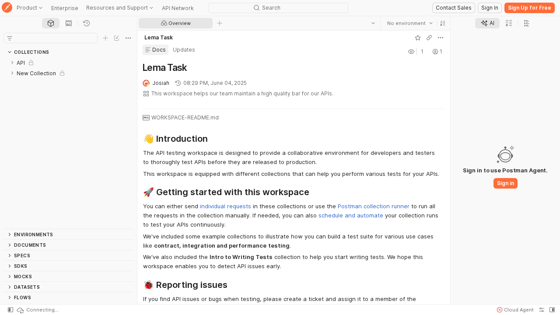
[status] (37, 309)
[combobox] (410, 23)
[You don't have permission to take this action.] (219, 23)
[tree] (68, 143)
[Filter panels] (9, 38)
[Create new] (105, 38)
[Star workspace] (417, 37)
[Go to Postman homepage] (7, 8)
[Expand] (12, 62)
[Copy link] (429, 37)
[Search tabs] (373, 23)
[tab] (51, 23)
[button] (443, 23)
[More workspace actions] (440, 37)
